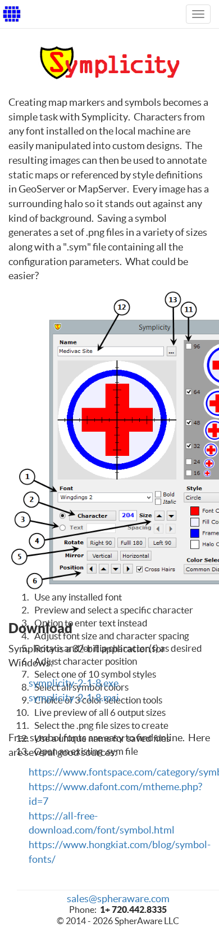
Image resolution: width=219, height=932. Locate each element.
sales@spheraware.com (118, 898)
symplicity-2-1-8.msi (74, 698)
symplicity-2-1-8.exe (73, 683)
